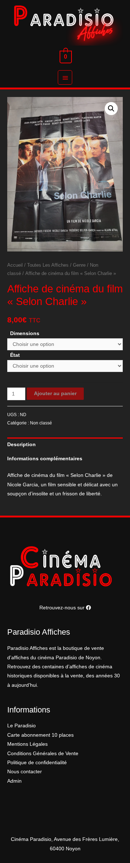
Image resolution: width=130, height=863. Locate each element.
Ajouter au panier (55, 393)
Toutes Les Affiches (48, 265)
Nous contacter (24, 771)
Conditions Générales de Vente (42, 753)
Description (21, 444)
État (15, 355)
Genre (79, 265)
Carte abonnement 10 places (40, 735)
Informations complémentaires (44, 458)
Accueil (15, 265)
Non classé (41, 423)
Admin (14, 781)
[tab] (65, 444)
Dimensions (24, 333)
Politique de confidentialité (37, 762)
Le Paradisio (21, 725)
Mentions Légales (27, 744)
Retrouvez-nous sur (62, 607)
